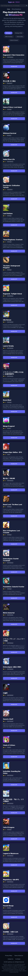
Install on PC (14, 66)
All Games (8, 33)
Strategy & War (18, 33)
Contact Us (10, 959)
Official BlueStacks (16, 9)
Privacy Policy (8, 955)
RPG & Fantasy (8, 36)
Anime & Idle (20, 36)
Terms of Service (18, 955)
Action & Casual (14, 40)
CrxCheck (17, 959)
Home (8, 9)
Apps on (13, 2)
